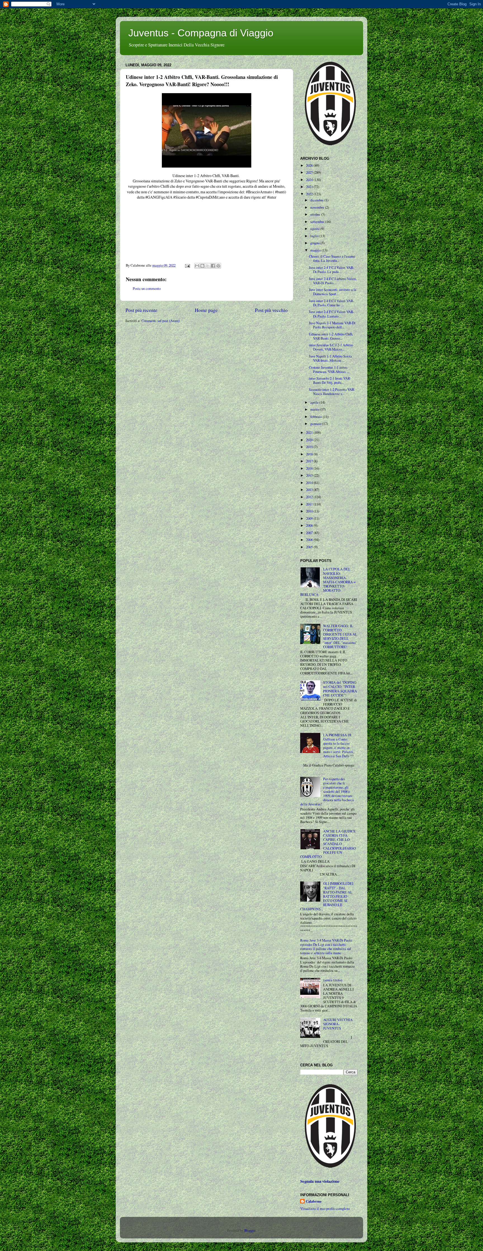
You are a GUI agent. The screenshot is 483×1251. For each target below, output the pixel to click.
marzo (315, 409)
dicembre (317, 200)
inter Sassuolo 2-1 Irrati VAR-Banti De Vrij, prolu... (330, 380)
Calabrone (314, 1201)
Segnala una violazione (320, 1181)
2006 (310, 539)
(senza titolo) (332, 980)
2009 (310, 518)
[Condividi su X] (207, 266)
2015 (310, 475)
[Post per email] (187, 265)
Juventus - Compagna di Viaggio (200, 33)
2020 (310, 440)
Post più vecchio (271, 310)
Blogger (249, 1230)
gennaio (316, 423)
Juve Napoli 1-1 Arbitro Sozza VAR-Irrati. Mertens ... (330, 358)
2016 (310, 468)
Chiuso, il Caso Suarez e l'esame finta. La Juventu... (332, 258)
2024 (310, 179)
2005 (310, 547)
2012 (310, 497)
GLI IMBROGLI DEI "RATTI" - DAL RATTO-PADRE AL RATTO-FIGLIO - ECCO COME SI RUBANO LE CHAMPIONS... (326, 896)
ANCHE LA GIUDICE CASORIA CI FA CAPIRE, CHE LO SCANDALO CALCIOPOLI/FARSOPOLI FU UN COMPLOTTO (328, 844)
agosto (315, 228)
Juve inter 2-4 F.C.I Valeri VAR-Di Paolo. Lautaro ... (331, 313)
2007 (310, 532)
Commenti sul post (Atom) (160, 320)
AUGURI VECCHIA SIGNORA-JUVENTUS (337, 1024)
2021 (310, 432)
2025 (310, 172)
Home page (206, 310)
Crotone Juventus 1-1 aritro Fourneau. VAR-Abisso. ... (329, 369)
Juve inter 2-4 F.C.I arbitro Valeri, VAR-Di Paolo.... (333, 280)
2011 (310, 504)
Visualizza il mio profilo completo (325, 1208)
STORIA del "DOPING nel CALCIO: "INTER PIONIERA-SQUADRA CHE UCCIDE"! (340, 688)
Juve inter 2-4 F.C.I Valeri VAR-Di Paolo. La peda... (331, 269)
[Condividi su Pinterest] (218, 266)
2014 (310, 482)
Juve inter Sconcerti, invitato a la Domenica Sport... (332, 291)
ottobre (315, 214)
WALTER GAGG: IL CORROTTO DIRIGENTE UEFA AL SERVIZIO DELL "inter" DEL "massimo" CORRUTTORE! (340, 637)
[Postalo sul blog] (202, 266)
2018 (310, 454)
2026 (310, 165)
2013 (310, 489)
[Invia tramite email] (197, 266)
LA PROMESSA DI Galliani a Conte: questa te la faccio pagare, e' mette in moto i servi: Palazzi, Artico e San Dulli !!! (338, 746)
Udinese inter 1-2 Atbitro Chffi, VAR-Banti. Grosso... (331, 336)
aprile (314, 402)
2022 (310, 194)
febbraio (316, 416)
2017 (310, 461)
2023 (310, 186)
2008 (310, 525)
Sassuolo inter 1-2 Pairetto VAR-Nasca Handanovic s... (332, 391)
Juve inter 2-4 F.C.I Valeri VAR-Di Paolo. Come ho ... (331, 302)
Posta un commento (147, 288)
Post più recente (141, 310)
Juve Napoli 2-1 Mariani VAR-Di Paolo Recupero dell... (332, 325)
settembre (317, 221)
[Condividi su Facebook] (213, 266)
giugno (315, 243)
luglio (314, 236)
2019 (310, 447)
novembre (317, 207)
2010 (310, 511)
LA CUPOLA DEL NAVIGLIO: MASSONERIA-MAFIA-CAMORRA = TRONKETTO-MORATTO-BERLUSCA (328, 582)
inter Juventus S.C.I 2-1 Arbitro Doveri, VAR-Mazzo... (331, 347)
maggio (316, 250)
